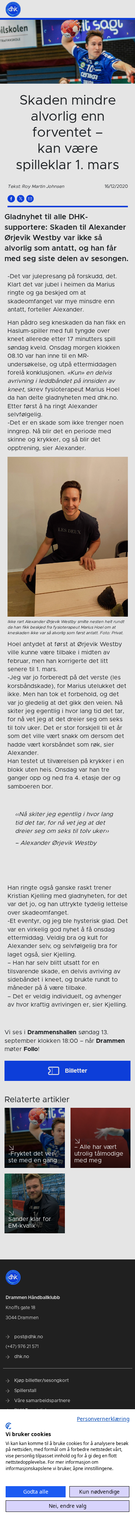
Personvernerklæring (103, 1418)
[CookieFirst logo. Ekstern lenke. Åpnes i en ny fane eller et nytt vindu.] (8, 1426)
